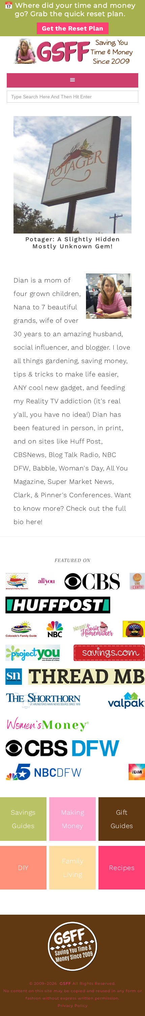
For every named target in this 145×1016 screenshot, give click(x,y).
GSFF (72, 51)
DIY (23, 868)
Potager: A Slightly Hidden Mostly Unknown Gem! (72, 243)
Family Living (72, 867)
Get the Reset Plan (73, 28)
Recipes (122, 868)
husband (107, 334)
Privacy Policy (73, 1005)
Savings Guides (23, 819)
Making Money (72, 819)
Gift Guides (122, 819)
